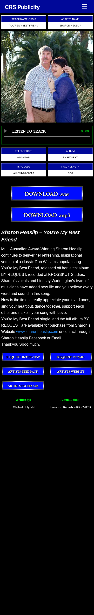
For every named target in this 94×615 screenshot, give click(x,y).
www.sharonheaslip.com (37, 332)
